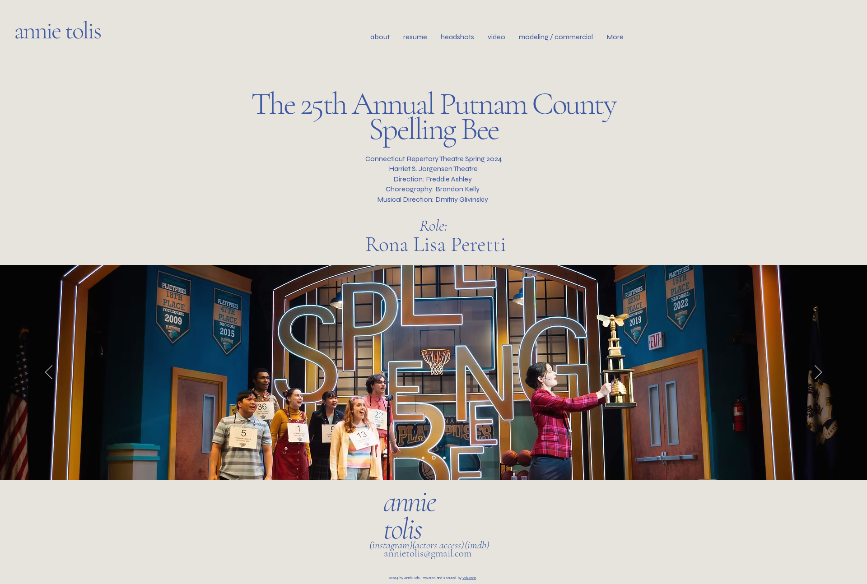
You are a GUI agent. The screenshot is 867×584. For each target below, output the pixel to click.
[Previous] (48, 372)
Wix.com (469, 578)
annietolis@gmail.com (427, 553)
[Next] (818, 372)
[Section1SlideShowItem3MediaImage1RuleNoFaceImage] (444, 457)
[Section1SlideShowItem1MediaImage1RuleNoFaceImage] (423, 457)
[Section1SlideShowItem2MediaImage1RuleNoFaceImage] (434, 458)
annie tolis (59, 30)
